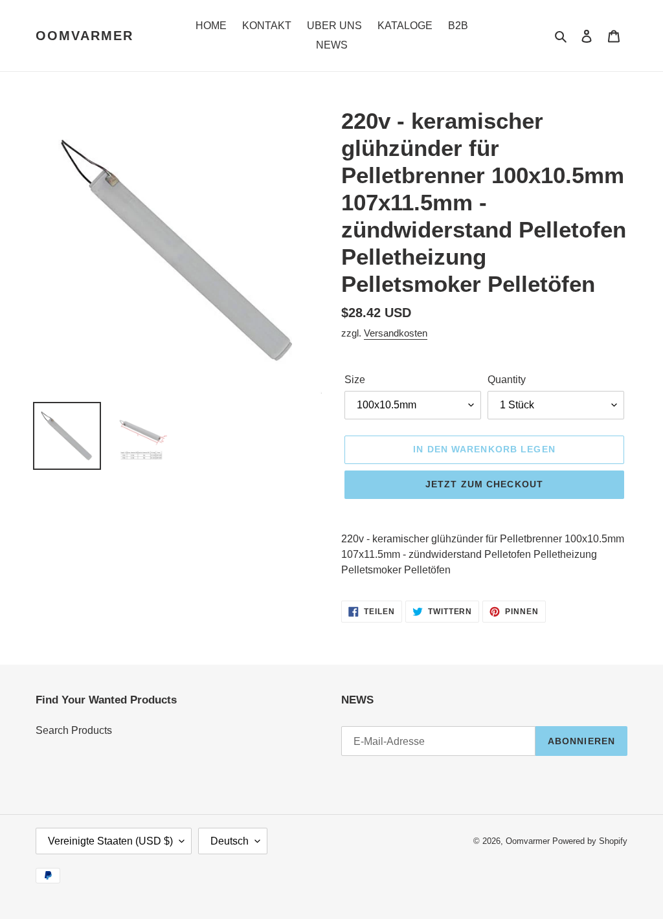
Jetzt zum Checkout (484, 484)
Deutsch (229, 841)
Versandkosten (395, 332)
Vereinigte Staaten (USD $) (110, 841)
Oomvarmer (84, 35)
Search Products (74, 730)
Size (354, 379)
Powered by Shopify (589, 841)
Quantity (507, 379)
